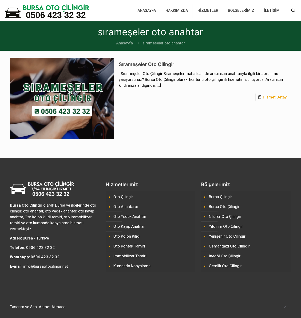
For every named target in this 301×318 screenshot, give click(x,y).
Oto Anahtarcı (125, 206)
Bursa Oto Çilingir (224, 206)
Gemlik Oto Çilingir (225, 265)
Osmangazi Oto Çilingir (229, 246)
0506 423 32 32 (40, 247)
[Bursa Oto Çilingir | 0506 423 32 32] (47, 10)
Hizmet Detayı (275, 97)
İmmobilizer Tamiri (130, 256)
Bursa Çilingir (220, 196)
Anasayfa (124, 43)
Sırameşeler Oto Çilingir (146, 64)
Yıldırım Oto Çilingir (226, 226)
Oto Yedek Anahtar (129, 216)
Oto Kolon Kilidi (126, 236)
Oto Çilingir (123, 196)
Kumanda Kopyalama (131, 265)
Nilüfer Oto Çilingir (225, 216)
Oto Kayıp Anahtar (129, 226)
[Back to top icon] (286, 307)
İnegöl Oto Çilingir (225, 256)
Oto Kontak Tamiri (129, 246)
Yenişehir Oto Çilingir (227, 236)
